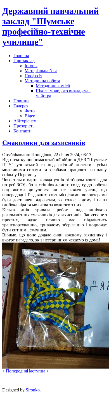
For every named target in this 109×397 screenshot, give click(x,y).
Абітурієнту (24, 120)
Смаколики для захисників (43, 142)
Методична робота (42, 80)
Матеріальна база (41, 70)
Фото (30, 110)
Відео (30, 115)
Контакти (22, 131)
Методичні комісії (53, 85)
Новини (21, 100)
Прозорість (23, 126)
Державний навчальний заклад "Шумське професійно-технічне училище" (50, 26)
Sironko (33, 390)
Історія (31, 65)
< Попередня (14, 371)
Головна (21, 55)
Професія (33, 75)
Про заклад (24, 60)
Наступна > (38, 371)
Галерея (20, 105)
